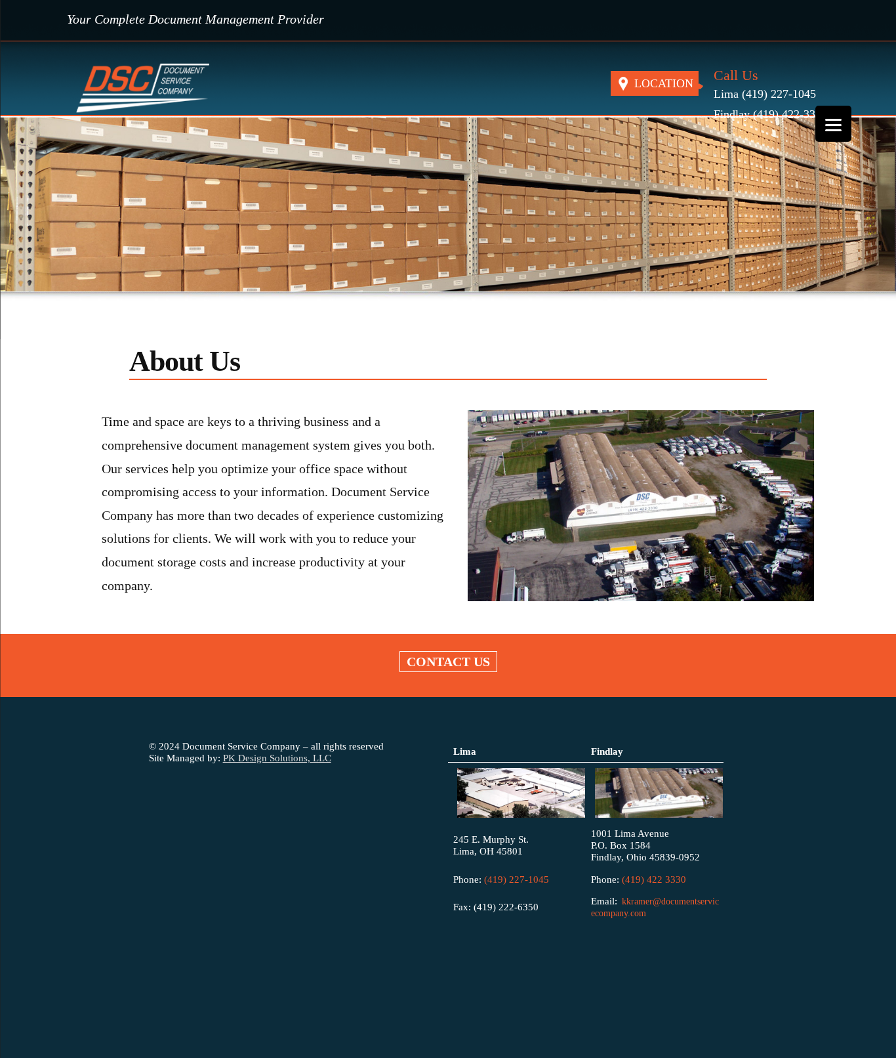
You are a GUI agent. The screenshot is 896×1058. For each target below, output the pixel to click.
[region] (448, 208)
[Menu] (833, 124)
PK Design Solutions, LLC (277, 757)
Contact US (448, 661)
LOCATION (663, 83)
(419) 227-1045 (515, 879)
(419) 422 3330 (654, 879)
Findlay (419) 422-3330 (770, 114)
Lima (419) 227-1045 (765, 93)
